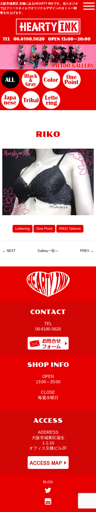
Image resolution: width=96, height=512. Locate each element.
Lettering (22, 228)
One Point (44, 228)
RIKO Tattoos (70, 228)
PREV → (87, 251)
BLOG (48, 482)
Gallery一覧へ (48, 251)
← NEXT (9, 251)
